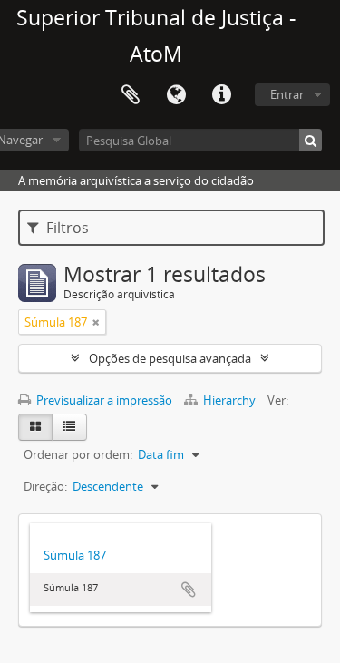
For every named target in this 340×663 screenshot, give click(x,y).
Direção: (45, 486)
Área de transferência (130, 95)
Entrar (287, 94)
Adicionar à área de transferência (189, 589)
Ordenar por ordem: (78, 454)
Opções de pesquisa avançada (170, 358)
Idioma (176, 95)
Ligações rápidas (221, 95)
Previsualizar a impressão (103, 400)
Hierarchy (229, 400)
